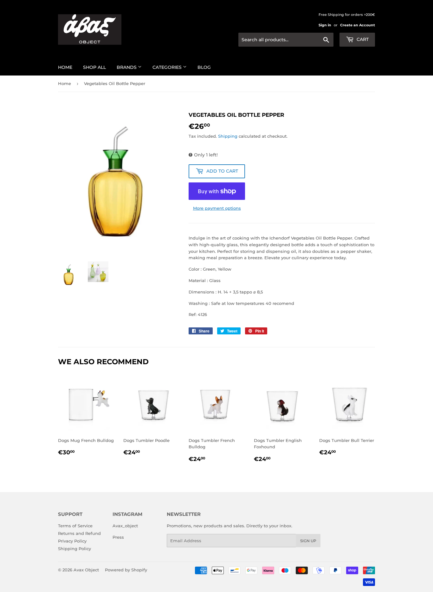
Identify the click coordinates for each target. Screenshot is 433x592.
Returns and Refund (79, 533)
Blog (204, 67)
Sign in (325, 25)
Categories (167, 67)
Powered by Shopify (126, 569)
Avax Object (86, 569)
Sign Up (308, 540)
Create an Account (357, 25)
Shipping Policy (74, 548)
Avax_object (125, 525)
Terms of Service (75, 525)
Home (65, 67)
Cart (362, 39)
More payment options (217, 208)
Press (118, 537)
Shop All (94, 67)
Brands (127, 67)
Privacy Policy (72, 540)
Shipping (227, 136)
